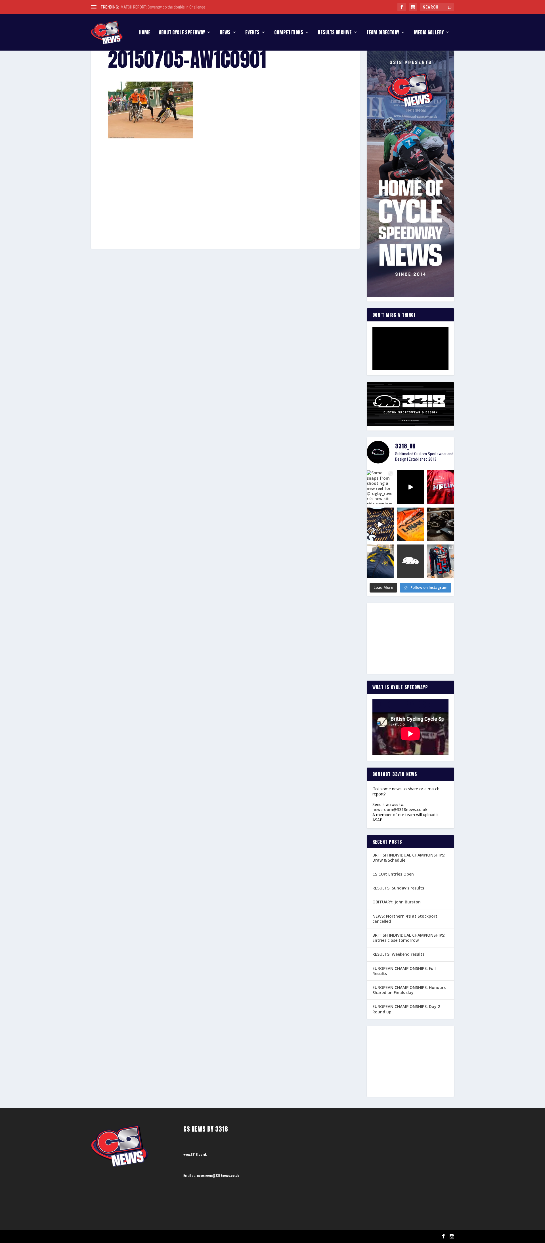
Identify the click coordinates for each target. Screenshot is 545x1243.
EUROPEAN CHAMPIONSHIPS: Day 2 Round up (406, 1009)
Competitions (288, 33)
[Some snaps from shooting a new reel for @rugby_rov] (380, 487)
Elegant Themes (119, 1236)
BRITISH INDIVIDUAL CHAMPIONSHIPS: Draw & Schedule (408, 857)
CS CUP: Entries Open (393, 874)
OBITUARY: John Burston (396, 902)
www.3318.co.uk (195, 1155)
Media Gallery (429, 33)
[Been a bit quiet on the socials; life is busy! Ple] (380, 561)
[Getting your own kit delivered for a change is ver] (440, 561)
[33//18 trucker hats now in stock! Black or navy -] (440, 524)
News (225, 33)
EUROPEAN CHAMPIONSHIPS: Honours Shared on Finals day (409, 990)
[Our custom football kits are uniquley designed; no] (410, 487)
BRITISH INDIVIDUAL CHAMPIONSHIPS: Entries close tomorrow (408, 937)
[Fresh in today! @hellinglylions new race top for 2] (440, 487)
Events (252, 33)
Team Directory (382, 33)
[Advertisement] (225, 180)
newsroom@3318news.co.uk (399, 809)
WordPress (156, 1236)
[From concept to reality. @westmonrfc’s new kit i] (380, 524)
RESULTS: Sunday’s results (398, 888)
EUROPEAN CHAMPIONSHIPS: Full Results (404, 971)
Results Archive (335, 33)
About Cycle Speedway (182, 33)
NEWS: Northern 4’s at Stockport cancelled (404, 918)
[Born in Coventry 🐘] (410, 561)
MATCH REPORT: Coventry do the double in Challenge (163, 7)
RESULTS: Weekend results (398, 954)
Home (144, 33)
